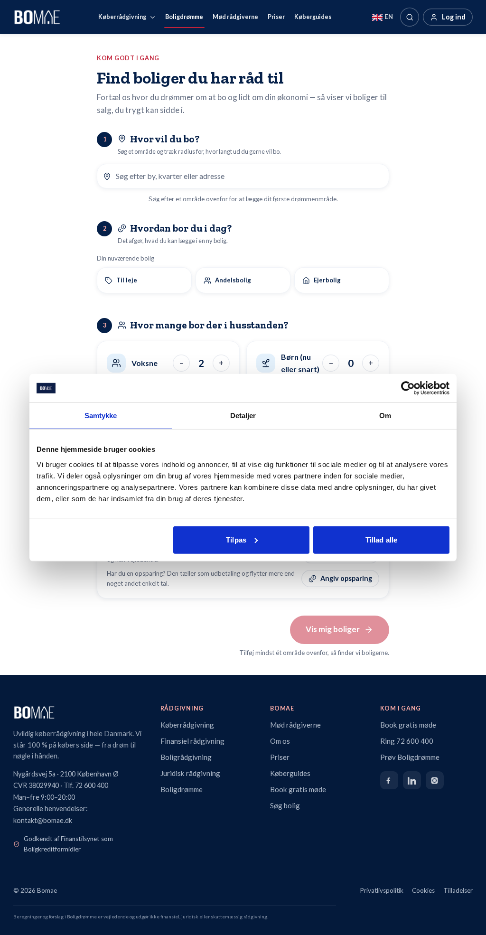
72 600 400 (91, 785)
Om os (280, 741)
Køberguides (312, 16)
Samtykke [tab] (100, 415)
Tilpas (236, 539)
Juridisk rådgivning (190, 773)
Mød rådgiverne (235, 16)
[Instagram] (435, 780)
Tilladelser (458, 890)
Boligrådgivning (186, 757)
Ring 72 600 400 (406, 741)
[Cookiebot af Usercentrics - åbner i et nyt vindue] (407, 388)
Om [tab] (385, 415)
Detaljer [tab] (243, 415)
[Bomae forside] (78, 712)
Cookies (423, 890)
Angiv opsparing (346, 578)
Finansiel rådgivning (192, 741)
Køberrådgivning (122, 16)
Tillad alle (381, 539)
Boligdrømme (184, 16)
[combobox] (249, 176)
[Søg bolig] (409, 17)
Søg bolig (285, 805)
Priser (276, 16)
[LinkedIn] (412, 780)
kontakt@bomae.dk (42, 820)
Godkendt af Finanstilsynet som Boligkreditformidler (68, 844)
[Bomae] (37, 17)
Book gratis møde (298, 789)
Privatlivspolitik (381, 890)
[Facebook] (389, 780)
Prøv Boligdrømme (409, 757)
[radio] (144, 280)
